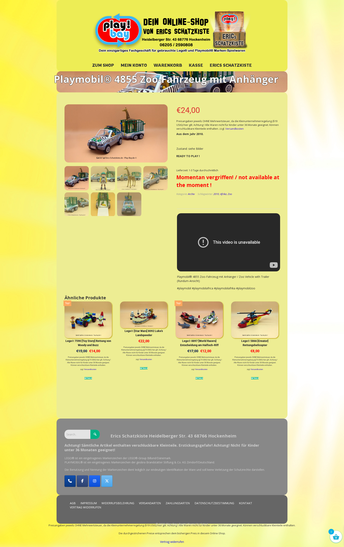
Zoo (230, 194)
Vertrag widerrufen (172, 542)
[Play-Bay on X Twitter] (106, 481)
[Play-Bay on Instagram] (94, 481)
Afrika (223, 194)
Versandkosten (234, 128)
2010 (216, 194)
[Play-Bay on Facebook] (82, 481)
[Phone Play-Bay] (70, 481)
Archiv (191, 194)
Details (88, 378)
